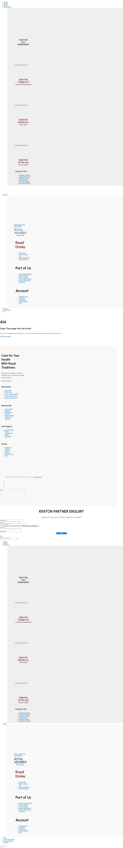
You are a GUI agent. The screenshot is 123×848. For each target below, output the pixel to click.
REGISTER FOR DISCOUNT (19, 225)
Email (2, 522)
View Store (8, 390)
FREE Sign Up (20, 235)
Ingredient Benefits (24, 175)
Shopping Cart (23, 296)
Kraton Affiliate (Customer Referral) (9, 417)
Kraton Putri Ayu (24, 259)
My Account (22, 300)
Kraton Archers (23, 277)
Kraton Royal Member (25, 274)
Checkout (22, 298)
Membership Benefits (8, 413)
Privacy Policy (9, 454)
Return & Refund (7, 451)
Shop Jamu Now (6, 381)
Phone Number (5, 524)
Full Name (3, 520)
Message (2, 531)
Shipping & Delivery (8, 448)
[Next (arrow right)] (2, 847)
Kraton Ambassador (25, 279)
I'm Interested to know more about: (11, 526)
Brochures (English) (24, 183)
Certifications (23, 180)
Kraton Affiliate (23, 275)
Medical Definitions (25, 177)
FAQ (20, 303)
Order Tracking (23, 301)
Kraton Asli (22, 253)
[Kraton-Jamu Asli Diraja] (5, 192)
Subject (2, 528)
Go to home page (5, 336)
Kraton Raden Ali (24, 258)
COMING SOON (21, 65)
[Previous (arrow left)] (0, 847)
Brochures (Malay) (24, 182)
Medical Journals (24, 178)
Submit (61, 533)
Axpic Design (37, 477)
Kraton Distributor (8, 435)
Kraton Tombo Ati (12, 394)
